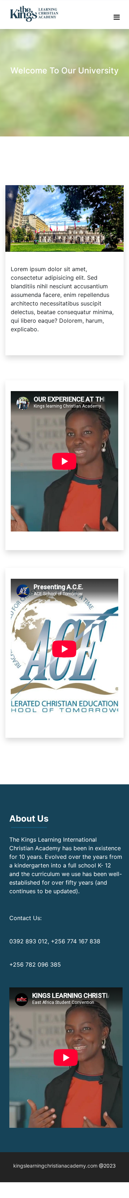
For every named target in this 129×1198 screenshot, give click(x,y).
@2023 (107, 1166)
